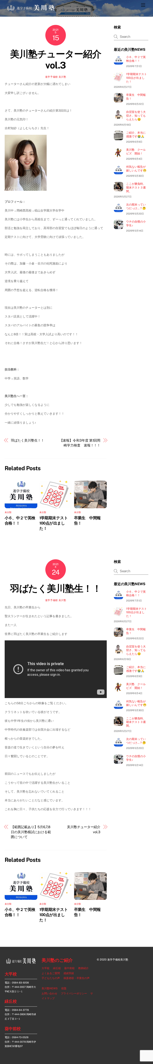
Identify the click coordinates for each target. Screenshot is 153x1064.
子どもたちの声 (51, 978)
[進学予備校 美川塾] (31, 9)
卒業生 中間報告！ (136, 96)
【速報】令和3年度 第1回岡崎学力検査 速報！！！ (80, 442)
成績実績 (68, 973)
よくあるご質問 (51, 973)
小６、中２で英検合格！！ (136, 58)
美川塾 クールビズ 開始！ (136, 151)
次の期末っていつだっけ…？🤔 (136, 206)
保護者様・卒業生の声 (76, 978)
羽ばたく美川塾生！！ (27, 440)
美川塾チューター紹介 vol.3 (60, 59)
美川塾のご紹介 (57, 960)
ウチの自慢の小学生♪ (136, 223)
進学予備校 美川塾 (55, 76)
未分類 (8, 512)
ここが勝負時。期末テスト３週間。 (136, 187)
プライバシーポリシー (74, 993)
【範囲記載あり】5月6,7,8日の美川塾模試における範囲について (31, 832)
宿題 (63, 988)
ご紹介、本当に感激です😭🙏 (136, 134)
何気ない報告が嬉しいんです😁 (136, 168)
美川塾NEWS (50, 988)
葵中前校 (13, 1028)
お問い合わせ (49, 993)
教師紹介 (83, 968)
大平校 (11, 974)
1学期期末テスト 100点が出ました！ (55, 523)
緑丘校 (11, 1001)
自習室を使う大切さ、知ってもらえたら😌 (136, 115)
